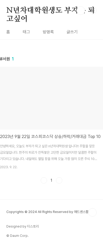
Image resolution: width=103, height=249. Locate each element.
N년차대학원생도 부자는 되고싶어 (50, 11)
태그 (26, 31)
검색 (81, 11)
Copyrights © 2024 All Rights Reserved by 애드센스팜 (47, 212)
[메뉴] (93, 10)
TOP (92, 212)
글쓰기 (72, 31)
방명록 (48, 31)
